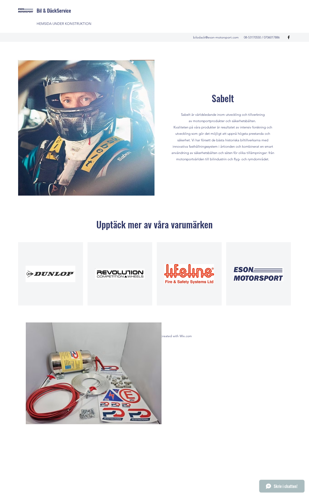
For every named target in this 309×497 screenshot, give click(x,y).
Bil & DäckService (54, 10)
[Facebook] (288, 37)
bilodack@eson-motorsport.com (216, 37)
